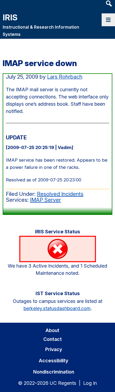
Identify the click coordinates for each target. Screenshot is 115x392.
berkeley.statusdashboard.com (57, 308)
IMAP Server (45, 200)
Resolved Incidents (60, 194)
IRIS (10, 17)
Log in (90, 383)
